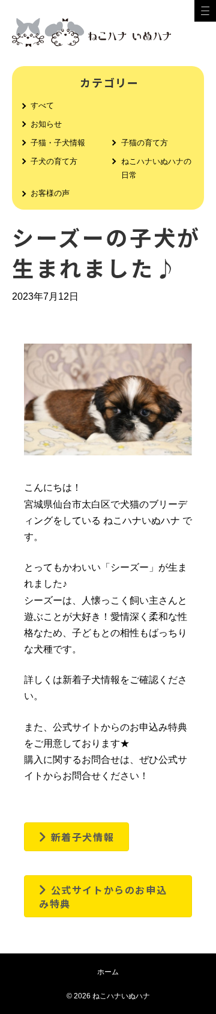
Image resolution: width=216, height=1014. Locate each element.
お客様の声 (50, 193)
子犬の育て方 (54, 161)
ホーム (108, 972)
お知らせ (46, 124)
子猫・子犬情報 (58, 142)
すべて (42, 105)
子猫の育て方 (144, 142)
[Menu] (205, 11)
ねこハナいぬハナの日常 (156, 168)
